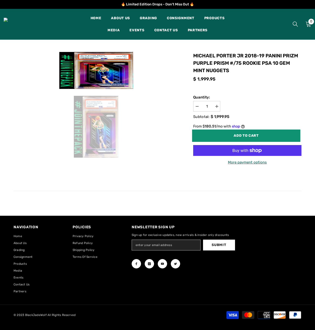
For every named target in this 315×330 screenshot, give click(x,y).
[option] (96, 70)
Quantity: (201, 97)
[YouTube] (162, 263)
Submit (219, 245)
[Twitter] (175, 263)
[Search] (295, 24)
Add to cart (248, 135)
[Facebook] (136, 263)
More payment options (247, 162)
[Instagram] (149, 263)
